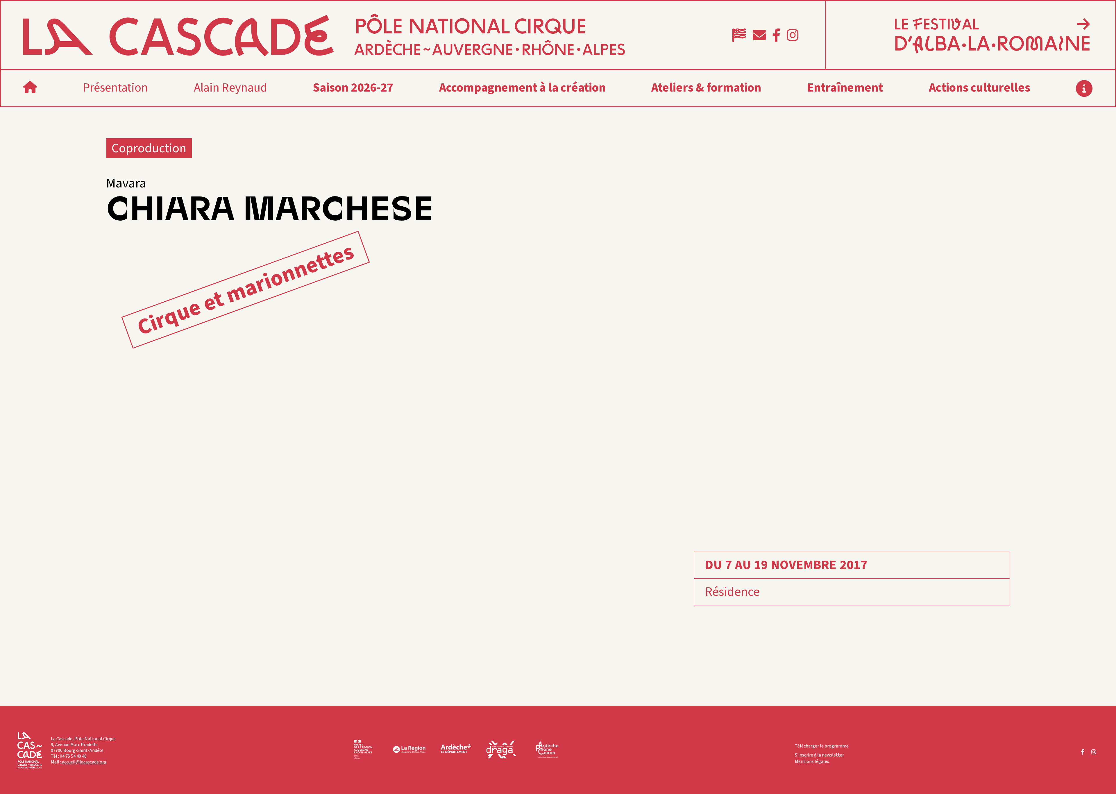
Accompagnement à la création (522, 87)
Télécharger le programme (822, 746)
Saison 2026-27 (353, 87)
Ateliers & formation (706, 87)
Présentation (115, 87)
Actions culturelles (979, 87)
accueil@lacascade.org (84, 762)
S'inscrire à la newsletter (819, 755)
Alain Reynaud (230, 87)
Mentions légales (812, 761)
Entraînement (845, 87)
